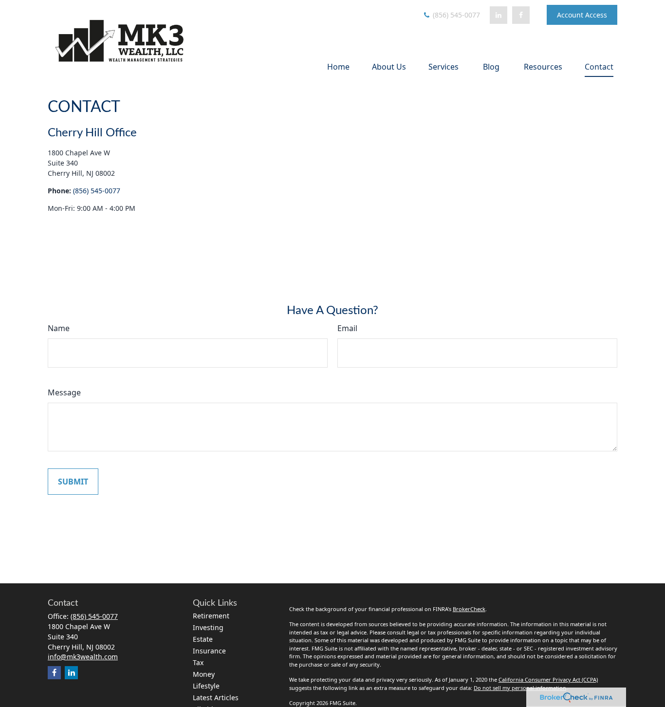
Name (59, 328)
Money (204, 674)
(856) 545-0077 (455, 14)
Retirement (211, 615)
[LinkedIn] (498, 15)
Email (347, 328)
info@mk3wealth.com (83, 656)
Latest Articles (216, 697)
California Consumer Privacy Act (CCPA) (548, 679)
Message (64, 392)
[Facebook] (521, 15)
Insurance (209, 650)
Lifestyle (206, 685)
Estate (203, 639)
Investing (208, 627)
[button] (338, 66)
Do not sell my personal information (520, 687)
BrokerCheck (469, 609)
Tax (198, 662)
